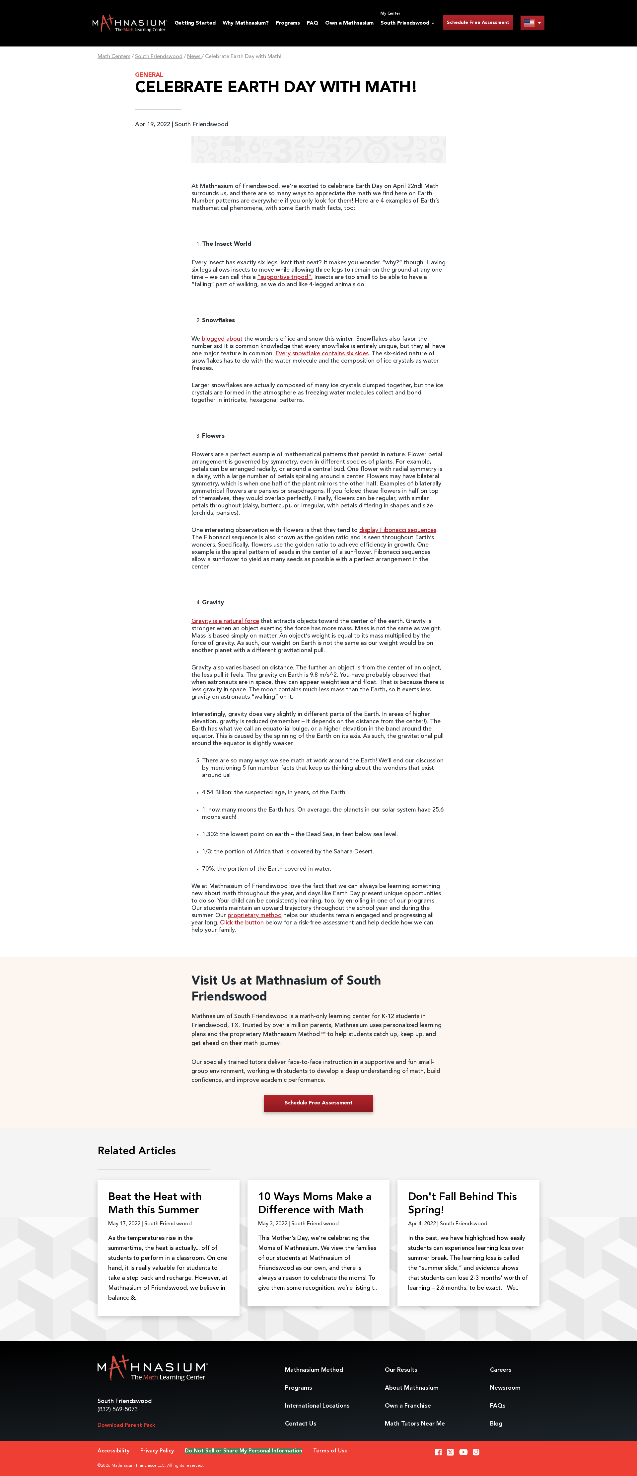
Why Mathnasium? (246, 23)
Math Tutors (415, 1424)
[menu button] (532, 23)
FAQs (498, 1406)
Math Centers (114, 56)
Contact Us (301, 1424)
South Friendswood (158, 56)
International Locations (317, 1406)
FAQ (312, 23)
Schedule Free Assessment (478, 22)
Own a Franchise (408, 1406)
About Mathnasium (412, 1388)
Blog (496, 1424)
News (194, 56)
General (149, 75)
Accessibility (113, 1451)
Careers (501, 1370)
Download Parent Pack (126, 1425)
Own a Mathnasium (349, 23)
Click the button (242, 923)
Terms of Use (330, 1451)
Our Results (401, 1370)
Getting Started (195, 23)
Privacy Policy (157, 1451)
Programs (288, 23)
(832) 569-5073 (118, 1410)
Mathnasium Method (314, 1370)
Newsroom (505, 1388)
